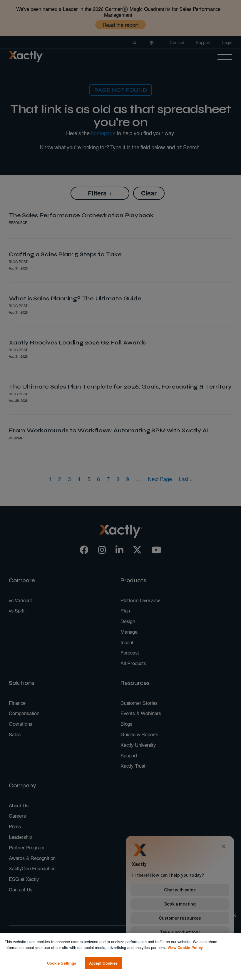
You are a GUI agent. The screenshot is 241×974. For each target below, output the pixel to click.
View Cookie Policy (185, 947)
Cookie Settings (61, 963)
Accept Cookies (103, 963)
